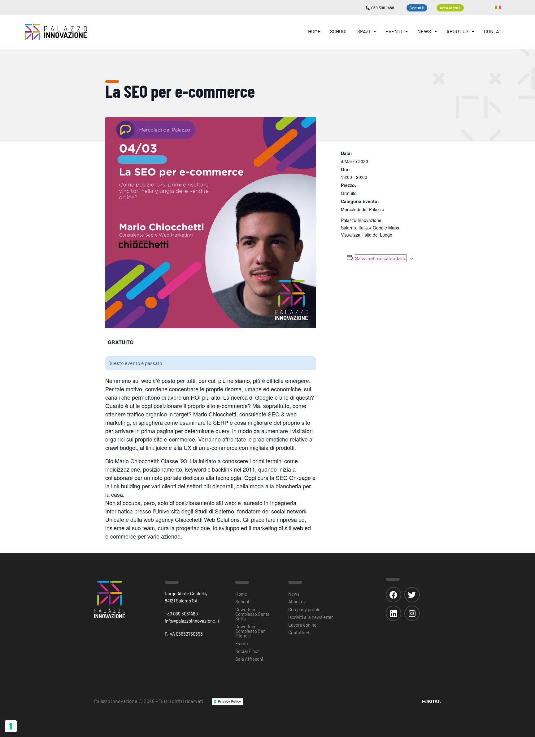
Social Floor (247, 651)
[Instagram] (412, 613)
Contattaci (298, 632)
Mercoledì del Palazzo (362, 209)
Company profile (304, 609)
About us (457, 31)
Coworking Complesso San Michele (250, 631)
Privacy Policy (229, 701)
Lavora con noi (303, 625)
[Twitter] (412, 594)
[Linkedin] (393, 613)
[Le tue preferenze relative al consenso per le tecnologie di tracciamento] (11, 726)
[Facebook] (393, 594)
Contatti (495, 31)
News (424, 31)
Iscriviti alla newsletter (310, 617)
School (339, 31)
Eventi (393, 31)
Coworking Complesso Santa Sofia (252, 613)
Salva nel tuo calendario (381, 258)
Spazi (363, 31)
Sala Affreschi (249, 659)
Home (314, 31)
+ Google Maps (384, 227)
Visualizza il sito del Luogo (366, 235)
